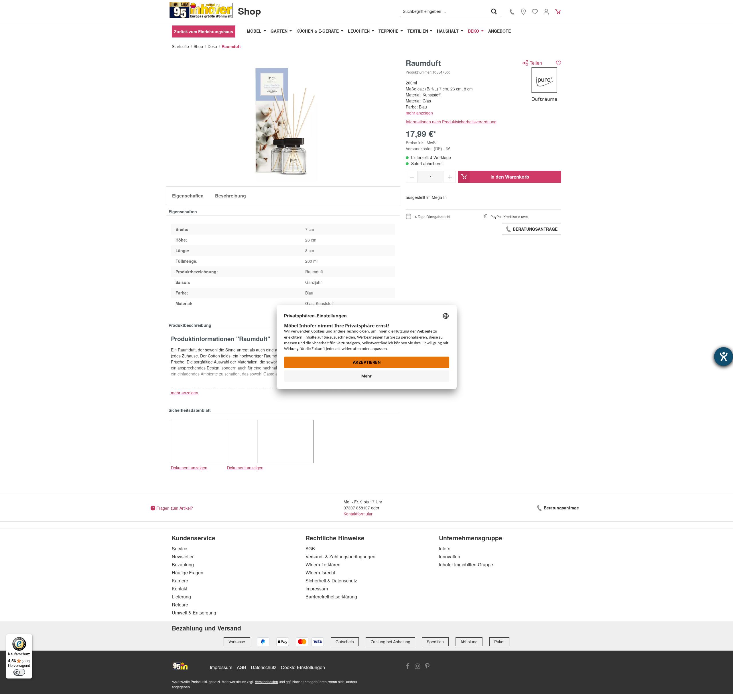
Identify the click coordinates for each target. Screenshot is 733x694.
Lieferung (181, 596)
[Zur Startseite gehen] (201, 10)
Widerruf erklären (323, 564)
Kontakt (179, 588)
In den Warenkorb (509, 176)
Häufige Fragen (187, 572)
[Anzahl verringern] (412, 177)
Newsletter (183, 556)
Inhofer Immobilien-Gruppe (466, 564)
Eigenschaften (188, 195)
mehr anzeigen (419, 113)
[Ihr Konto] (546, 11)
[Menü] (28, 637)
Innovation (449, 556)
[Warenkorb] (557, 11)
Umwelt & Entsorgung (194, 612)
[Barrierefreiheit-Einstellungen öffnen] (723, 356)
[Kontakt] (512, 11)
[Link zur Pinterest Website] (427, 667)
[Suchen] (494, 11)
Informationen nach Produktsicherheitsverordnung (451, 121)
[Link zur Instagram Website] (417, 667)
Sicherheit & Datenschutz (331, 580)
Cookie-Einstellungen (303, 667)
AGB (310, 548)
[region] (283, 120)
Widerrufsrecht (320, 572)
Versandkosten (266, 681)
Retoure (180, 604)
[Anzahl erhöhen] (450, 177)
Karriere (180, 580)
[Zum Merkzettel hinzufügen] (558, 63)
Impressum (317, 588)
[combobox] (444, 11)
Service (179, 548)
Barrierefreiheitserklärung (331, 596)
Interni (445, 548)
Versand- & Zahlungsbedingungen (340, 556)
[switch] (19, 672)
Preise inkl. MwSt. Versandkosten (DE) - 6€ (428, 145)
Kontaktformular (358, 514)
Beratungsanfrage (534, 229)
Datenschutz (263, 667)
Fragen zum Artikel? (174, 508)
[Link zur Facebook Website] (408, 667)
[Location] (523, 11)
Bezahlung (183, 564)
